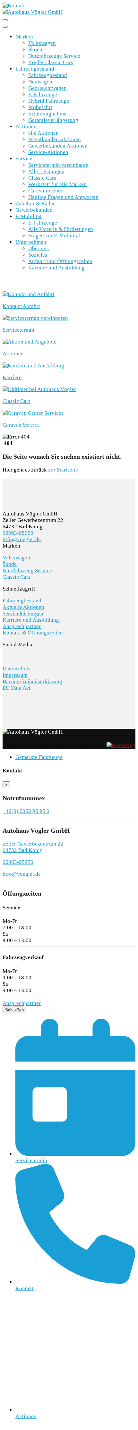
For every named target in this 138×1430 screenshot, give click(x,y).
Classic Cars (42, 178)
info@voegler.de (22, 539)
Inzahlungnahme (47, 114)
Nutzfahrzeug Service (27, 570)
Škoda (35, 50)
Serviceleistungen (23, 613)
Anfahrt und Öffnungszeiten (60, 261)
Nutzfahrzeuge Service (54, 56)
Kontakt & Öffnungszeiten (33, 633)
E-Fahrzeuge (42, 94)
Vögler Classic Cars (50, 62)
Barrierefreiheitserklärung (32, 681)
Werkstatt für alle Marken (57, 184)
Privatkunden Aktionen (54, 139)
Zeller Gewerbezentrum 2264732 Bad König (33, 847)
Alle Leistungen (46, 171)
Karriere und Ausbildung (56, 268)
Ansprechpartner (22, 626)
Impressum (15, 675)
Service (23, 159)
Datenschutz (17, 669)
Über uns (38, 248)
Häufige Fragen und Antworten (63, 197)
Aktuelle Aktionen (23, 607)
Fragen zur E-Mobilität (54, 236)
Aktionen (26, 126)
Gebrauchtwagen (47, 88)
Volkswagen (42, 43)
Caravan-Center (46, 191)
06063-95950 (18, 533)
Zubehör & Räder (35, 203)
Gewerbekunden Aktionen (58, 146)
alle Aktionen (43, 133)
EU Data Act (16, 688)
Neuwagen (40, 82)
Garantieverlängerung (53, 120)
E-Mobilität (28, 216)
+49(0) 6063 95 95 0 (26, 811)
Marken (24, 37)
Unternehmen (30, 242)
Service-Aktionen (48, 152)
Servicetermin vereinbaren (58, 165)
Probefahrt (40, 107)
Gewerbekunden (34, 210)
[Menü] (5, 20)
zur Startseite (63, 470)
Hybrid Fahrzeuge (48, 101)
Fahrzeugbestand (34, 69)
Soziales (37, 255)
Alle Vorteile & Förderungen (60, 229)
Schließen (14, 1010)
